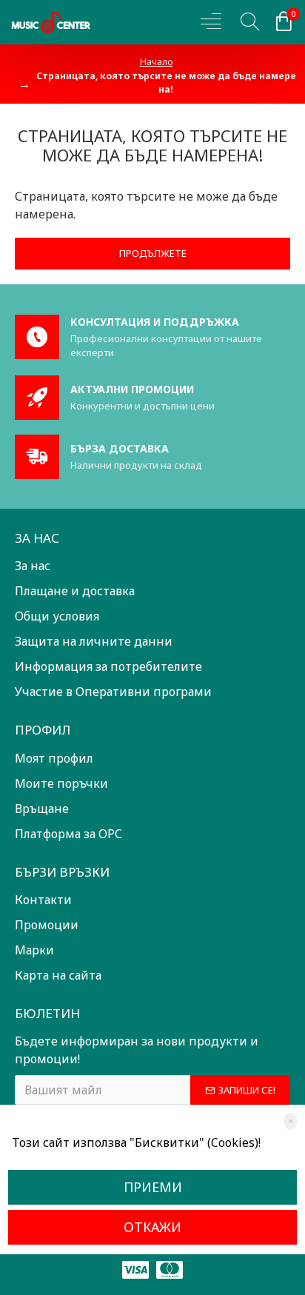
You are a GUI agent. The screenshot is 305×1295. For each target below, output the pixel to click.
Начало (156, 62)
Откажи (152, 1227)
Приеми (153, 1187)
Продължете (153, 253)
